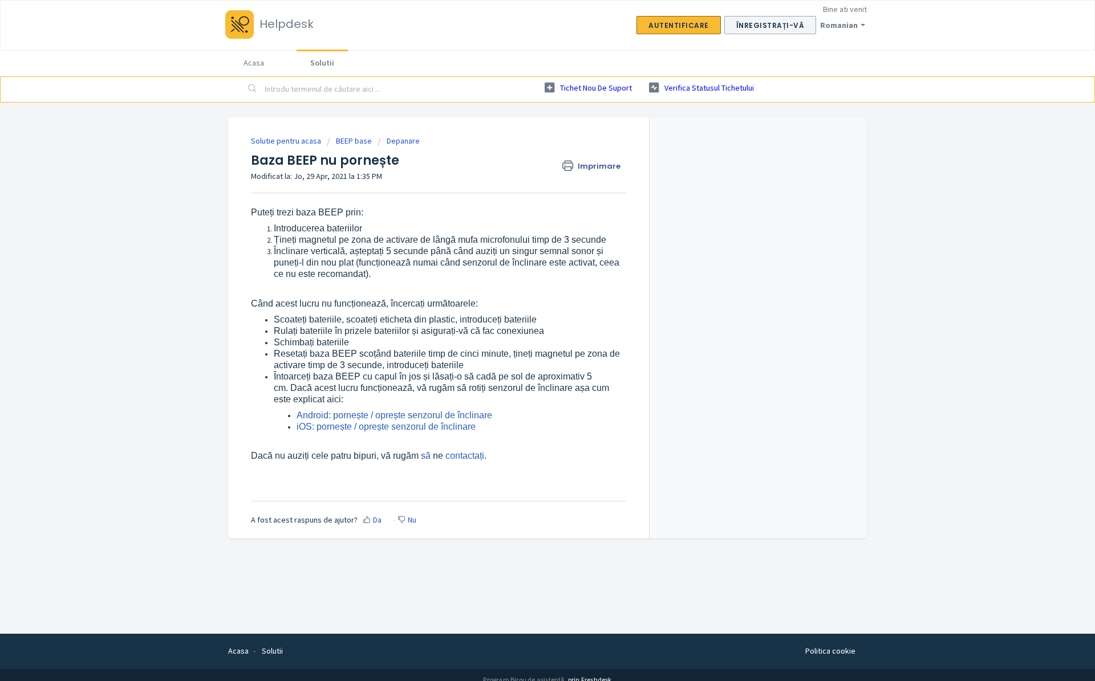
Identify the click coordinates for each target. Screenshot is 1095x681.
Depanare (403, 141)
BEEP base (354, 141)
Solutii (322, 63)
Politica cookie (830, 651)
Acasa (254, 63)
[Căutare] (252, 89)
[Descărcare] (526, 191)
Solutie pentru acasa (287, 141)
